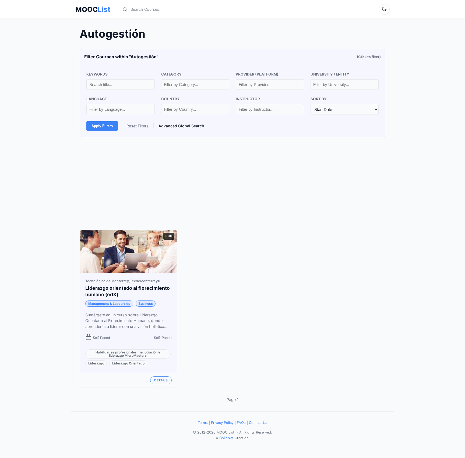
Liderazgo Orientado (128, 363)
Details (161, 380)
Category (171, 74)
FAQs (241, 423)
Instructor (248, 99)
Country (170, 99)
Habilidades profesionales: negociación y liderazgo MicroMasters (128, 353)
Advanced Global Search (181, 126)
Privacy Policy (222, 423)
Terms (203, 423)
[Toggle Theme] (384, 9)
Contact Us (258, 423)
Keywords (97, 74)
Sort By (319, 99)
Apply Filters (102, 126)
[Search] (124, 9)
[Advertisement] (232, 183)
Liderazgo (96, 363)
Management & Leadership (109, 304)
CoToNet (226, 438)
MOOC (92, 9)
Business (146, 304)
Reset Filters (137, 126)
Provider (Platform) (257, 74)
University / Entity (330, 74)
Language (96, 99)
